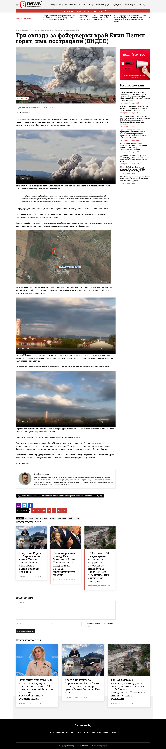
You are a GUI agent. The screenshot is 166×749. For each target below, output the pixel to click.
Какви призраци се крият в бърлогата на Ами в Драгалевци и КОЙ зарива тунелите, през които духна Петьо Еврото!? (130, 18)
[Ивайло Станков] (25, 479)
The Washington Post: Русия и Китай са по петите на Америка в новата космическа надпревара (135, 179)
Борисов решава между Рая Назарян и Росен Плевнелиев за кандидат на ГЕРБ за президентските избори (95, 18)
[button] (144, 4)
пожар (53, 518)
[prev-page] (40, 17)
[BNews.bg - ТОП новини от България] (31, 4)
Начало (18, 30)
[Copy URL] (64, 510)
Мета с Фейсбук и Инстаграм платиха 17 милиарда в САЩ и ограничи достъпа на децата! (132, 169)
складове (62, 518)
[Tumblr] (54, 510)
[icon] (18, 506)
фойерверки (73, 518)
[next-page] (149, 17)
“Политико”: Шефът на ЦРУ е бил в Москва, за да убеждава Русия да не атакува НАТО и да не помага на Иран (134, 158)
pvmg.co (104, 746)
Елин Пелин (41, 518)
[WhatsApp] (43, 510)
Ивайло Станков (25, 113)
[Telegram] (59, 510)
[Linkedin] (49, 510)
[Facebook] (33, 510)
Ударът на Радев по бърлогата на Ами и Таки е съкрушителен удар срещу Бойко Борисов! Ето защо (59, 18)
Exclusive (29, 518)
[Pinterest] (38, 510)
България (25, 30)
